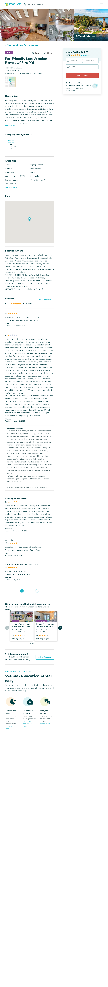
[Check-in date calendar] (68, 61)
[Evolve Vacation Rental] (13, 4)
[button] (82, 66)
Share (49, 53)
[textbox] (38, 4)
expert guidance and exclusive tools (29, 723)
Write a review (45, 300)
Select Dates (82, 76)
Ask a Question (44, 657)
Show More (10, 126)
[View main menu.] (101, 4)
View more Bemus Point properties (22, 45)
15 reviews (85, 55)
